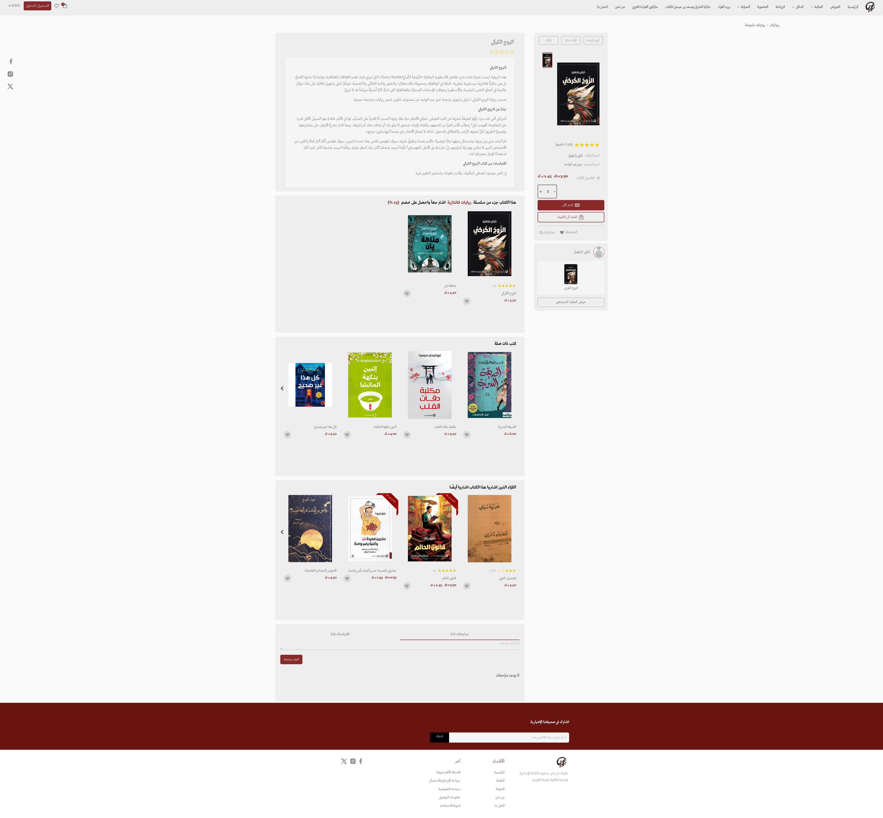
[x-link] (10, 86)
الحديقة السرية (507, 426)
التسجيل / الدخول (37, 5)
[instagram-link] (10, 74)
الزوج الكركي (508, 293)
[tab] (459, 634)
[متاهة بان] (429, 243)
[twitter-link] (344, 761)
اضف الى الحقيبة (567, 217)
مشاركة (549, 232)
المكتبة (818, 6)
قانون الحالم (449, 578)
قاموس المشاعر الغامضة (321, 570)
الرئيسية (853, 6)
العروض (835, 6)
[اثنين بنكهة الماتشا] (370, 384)
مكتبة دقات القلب (445, 426)
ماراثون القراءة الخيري (645, 6)
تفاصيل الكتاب (585, 177)
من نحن (620, 6)
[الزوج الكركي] (489, 243)
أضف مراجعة (291, 659)
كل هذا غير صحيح (325, 426)
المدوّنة (500, 789)
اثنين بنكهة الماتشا (384, 426)
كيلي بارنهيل (575, 155)
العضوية (762, 6)
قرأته (548, 40)
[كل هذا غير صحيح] (310, 384)
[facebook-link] (11, 61)
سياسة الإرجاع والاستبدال (444, 780)
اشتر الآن (567, 205)
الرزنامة (780, 6)
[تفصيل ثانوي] (489, 528)
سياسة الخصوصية (449, 789)
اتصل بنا (602, 6)
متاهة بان (450, 285)
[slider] (502, 53)
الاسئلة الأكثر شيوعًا (448, 772)
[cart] (65, 5)
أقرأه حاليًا (571, 40)
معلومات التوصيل (449, 797)
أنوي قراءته (593, 40)
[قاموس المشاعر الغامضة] (310, 528)
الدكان (799, 6)
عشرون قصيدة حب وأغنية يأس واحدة (372, 570)
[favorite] (56, 6)
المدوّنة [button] (745, 6)
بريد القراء (724, 6)
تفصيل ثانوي (507, 578)
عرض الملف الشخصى (571, 302)
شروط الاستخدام (450, 805)
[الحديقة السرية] (489, 384)
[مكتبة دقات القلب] (429, 384)
